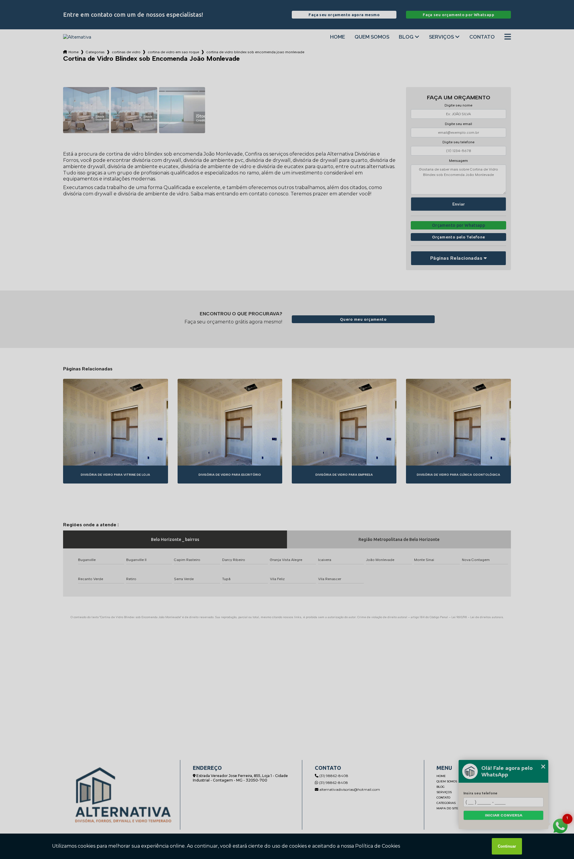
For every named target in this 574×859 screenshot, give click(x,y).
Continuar (507, 846)
